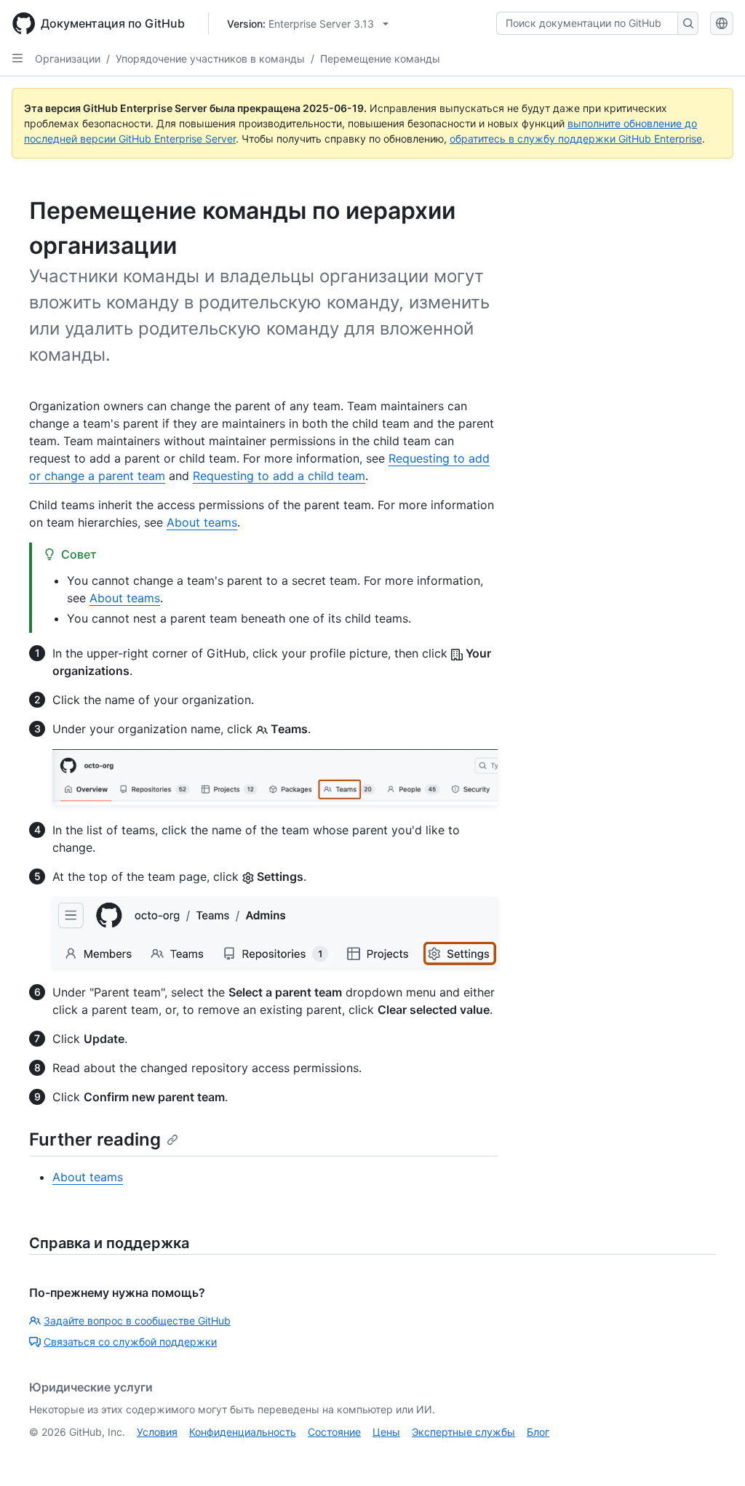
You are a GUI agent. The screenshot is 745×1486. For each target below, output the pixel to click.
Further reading (95, 1139)
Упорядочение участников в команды (210, 58)
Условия (157, 1432)
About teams (202, 522)
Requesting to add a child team (279, 475)
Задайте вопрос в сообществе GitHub (137, 1320)
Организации (67, 58)
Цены (386, 1432)
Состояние (334, 1432)
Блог (538, 1432)
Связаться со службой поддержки (130, 1341)
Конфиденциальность (242, 1432)
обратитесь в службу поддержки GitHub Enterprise (576, 138)
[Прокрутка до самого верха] (713, 1454)
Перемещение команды (380, 58)
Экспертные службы (463, 1432)
